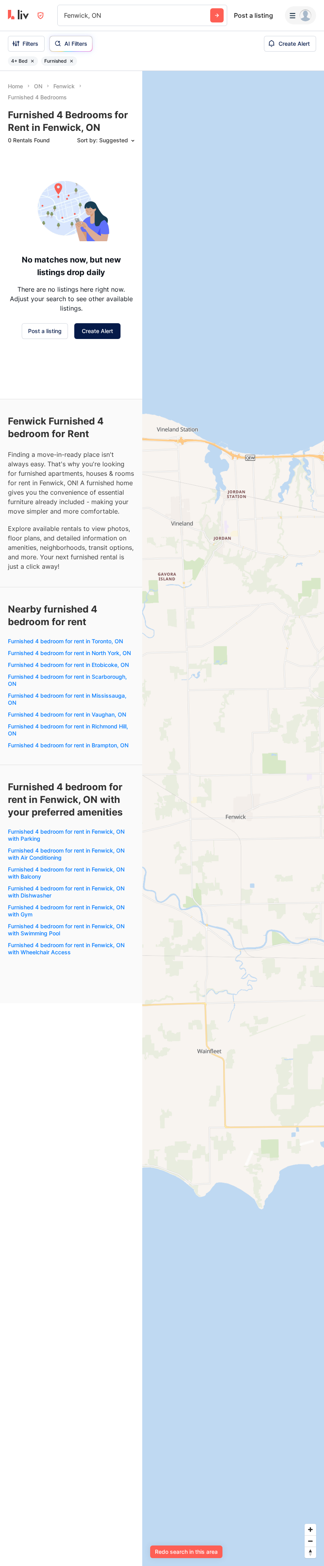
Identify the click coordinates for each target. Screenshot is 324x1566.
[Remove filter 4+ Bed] (32, 61)
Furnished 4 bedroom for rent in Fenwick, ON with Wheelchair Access (66, 948)
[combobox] (65, 15)
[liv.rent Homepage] (18, 15)
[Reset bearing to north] (310, 1552)
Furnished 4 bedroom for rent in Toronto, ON (65, 641)
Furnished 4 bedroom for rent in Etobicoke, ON (68, 664)
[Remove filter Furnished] (71, 61)
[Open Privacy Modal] (40, 15)
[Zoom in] (310, 1529)
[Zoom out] (310, 1541)
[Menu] (300, 15)
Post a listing (253, 15)
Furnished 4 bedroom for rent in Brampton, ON (68, 745)
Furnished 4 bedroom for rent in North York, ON (69, 653)
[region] (233, 818)
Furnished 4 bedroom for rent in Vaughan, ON (67, 714)
